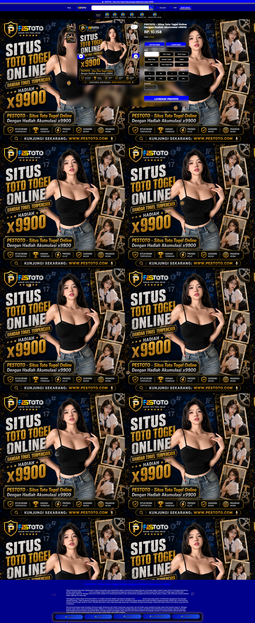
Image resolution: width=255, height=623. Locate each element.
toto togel (138, 599)
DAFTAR (128, 617)
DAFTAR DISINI (154, 45)
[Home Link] (81, 8)
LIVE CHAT (187, 617)
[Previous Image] (81, 56)
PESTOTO (85, 592)
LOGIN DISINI (176, 45)
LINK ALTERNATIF (158, 617)
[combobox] (120, 8)
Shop (69, 8)
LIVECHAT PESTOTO (166, 99)
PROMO (70, 617)
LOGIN (99, 617)
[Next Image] (135, 56)
